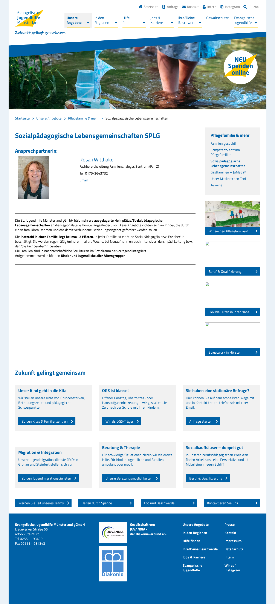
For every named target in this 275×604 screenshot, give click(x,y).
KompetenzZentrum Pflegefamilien (225, 152)
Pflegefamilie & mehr (83, 118)
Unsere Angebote (48, 118)
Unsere (74, 20)
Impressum (233, 540)
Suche (254, 6)
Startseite (151, 6)
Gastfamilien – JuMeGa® (228, 172)
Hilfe (127, 20)
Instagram (232, 6)
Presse (230, 524)
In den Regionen (195, 532)
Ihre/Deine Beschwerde (200, 549)
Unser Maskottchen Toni (228, 178)
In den (102, 20)
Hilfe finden (191, 540)
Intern (211, 6)
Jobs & (156, 20)
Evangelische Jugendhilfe (192, 567)
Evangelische (244, 20)
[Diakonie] (113, 563)
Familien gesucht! (223, 143)
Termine (216, 185)
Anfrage (173, 6)
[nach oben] (263, 592)
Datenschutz (234, 549)
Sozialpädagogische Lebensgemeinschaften (228, 163)
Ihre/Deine (187, 20)
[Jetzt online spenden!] (240, 67)
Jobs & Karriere (194, 557)
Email (83, 180)
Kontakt (193, 6)
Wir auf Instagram (232, 567)
